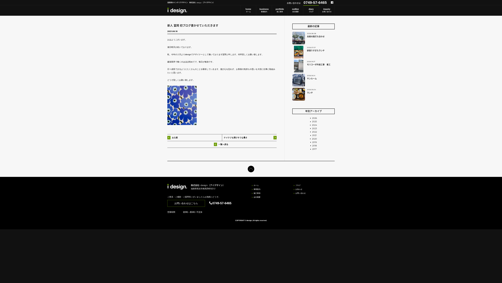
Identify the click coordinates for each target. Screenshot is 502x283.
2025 (314, 121)
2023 (314, 128)
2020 (314, 139)
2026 (314, 118)
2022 (314, 132)
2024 (314, 125)
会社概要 (295, 10)
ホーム (248, 10)
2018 (314, 145)
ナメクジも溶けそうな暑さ (235, 137)
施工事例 (280, 10)
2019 (314, 142)
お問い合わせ (327, 10)
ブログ (311, 10)
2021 (314, 135)
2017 (314, 149)
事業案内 (264, 10)
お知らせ (298, 189)
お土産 (175, 137)
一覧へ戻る (223, 144)
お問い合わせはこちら (186, 203)
